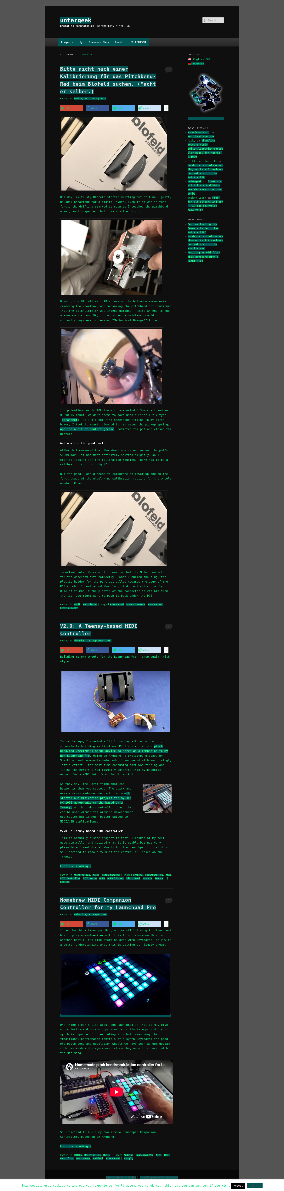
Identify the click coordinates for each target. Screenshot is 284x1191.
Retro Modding (111, 875)
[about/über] (206, 118)
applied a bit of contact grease (87, 429)
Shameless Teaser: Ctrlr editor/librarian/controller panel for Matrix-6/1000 (205, 148)
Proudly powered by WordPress (159, 1177)
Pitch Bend (117, 604)
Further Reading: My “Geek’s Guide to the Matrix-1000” (203, 228)
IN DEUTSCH (138, 42)
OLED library (115, 878)
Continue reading (75, 866)
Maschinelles (82, 875)
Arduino (138, 875)
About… (119, 42)
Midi (168, 875)
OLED (102, 878)
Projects (67, 42)
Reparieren (90, 604)
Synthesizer (155, 604)
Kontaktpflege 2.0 (201, 136)
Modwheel (98, 1158)
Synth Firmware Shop (94, 42)
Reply (128, 1158)
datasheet (69, 420)
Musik (77, 604)
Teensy (159, 878)
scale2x (147, 878)
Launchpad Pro (154, 875)
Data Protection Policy (121, 1177)
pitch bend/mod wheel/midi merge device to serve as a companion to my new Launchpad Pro (114, 751)
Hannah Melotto (198, 132)
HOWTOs (78, 1155)
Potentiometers (135, 604)
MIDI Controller (70, 878)
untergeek (75, 20)
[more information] (166, 108)
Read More (255, 1185)
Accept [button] (238, 1185)
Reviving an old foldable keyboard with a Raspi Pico (204, 256)
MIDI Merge (90, 878)
